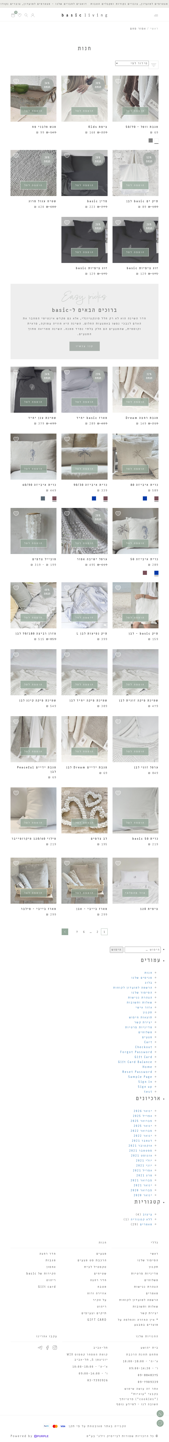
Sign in (145, 1082)
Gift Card (144, 1057)
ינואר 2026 (143, 1111)
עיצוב (148, 1214)
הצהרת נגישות (140, 997)
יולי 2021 (144, 1160)
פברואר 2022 (142, 1131)
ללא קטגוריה (142, 1219)
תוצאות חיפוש (141, 1017)
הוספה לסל (135, 111)
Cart (148, 1042)
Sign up (145, 1087)
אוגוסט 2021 (142, 1155)
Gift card (47, 1287)
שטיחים (100, 1273)
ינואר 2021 (143, 1185)
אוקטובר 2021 (141, 1146)
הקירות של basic (41, 1273)
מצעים (147, 1037)
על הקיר (100, 1300)
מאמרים (146, 1224)
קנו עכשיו (84, 346)
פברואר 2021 (142, 1180)
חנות (148, 973)
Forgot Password (136, 1052)
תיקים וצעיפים (94, 1313)
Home (147, 1067)
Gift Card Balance (135, 1062)
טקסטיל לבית (95, 1267)
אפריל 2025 (143, 1116)
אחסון (51, 1267)
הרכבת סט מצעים (92, 1260)
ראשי (154, 28)
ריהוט (102, 1306)
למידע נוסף (126, 1404)
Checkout (144, 1047)
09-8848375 (148, 1375)
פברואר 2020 (142, 1190)
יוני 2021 (144, 1165)
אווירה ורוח (97, 1293)
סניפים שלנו (142, 978)
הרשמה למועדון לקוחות (133, 988)
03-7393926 (97, 1380)
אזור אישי (144, 1007)
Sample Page (140, 1077)
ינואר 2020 (143, 1195)
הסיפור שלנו (142, 992)
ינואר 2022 (143, 1136)
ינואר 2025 (143, 1126)
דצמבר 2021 (142, 1141)
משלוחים (145, 1032)
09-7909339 (148, 1382)
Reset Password (137, 1072)
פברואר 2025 (142, 1121)
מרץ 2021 (144, 1175)
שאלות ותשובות (140, 1002)
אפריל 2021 (143, 1170)
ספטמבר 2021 (141, 1150)
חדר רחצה (98, 1280)
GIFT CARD (97, 1320)
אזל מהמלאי (135, 893)
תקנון (148, 1012)
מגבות (51, 1260)
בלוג (149, 983)
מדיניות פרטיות (139, 1027)
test (148, 1092)
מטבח (102, 1287)
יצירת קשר (143, 1022)
